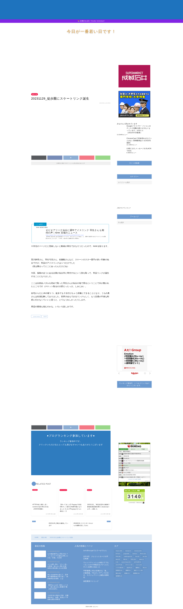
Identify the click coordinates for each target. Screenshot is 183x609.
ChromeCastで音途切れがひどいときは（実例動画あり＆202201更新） (139, 140)
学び (145, 567)
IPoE (118, 556)
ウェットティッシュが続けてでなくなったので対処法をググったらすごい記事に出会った (96, 565)
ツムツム (139, 564)
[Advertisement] (71, 65)
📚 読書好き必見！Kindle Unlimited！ (91, 21)
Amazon (119, 551)
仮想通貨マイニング (91, 581)
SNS (125, 559)
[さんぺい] (91, 17)
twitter (141, 559)
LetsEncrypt (128, 556)
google (126, 553)
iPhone (143, 553)
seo (145, 556)
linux (137, 556)
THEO (133, 559)
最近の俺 (34, 94)
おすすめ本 (137, 562)
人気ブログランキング (124, 208)
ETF (118, 553)
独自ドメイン (138, 570)
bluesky (128, 551)
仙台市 (45, 316)
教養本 (128, 570)
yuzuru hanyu (36, 316)
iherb (135, 553)
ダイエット (128, 564)
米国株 (127, 573)
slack (118, 559)
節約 (118, 573)
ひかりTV (119, 564)
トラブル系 (119, 567)
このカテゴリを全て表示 (134, 479)
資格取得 (136, 573)
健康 (137, 567)
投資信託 (119, 570)
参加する (147, 481)
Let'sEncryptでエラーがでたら (95, 550)
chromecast (137, 551)
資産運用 (119, 576)
